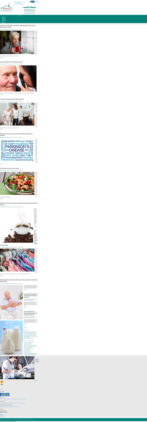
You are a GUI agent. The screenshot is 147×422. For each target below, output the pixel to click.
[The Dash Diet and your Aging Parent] (17, 194)
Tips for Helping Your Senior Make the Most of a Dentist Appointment (30, 313)
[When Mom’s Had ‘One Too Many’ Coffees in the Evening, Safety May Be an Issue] (16, 242)
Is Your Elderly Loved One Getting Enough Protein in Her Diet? (30, 295)
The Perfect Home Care (27, 352)
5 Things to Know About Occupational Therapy (12, 99)
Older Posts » (35, 380)
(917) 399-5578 (33, 7)
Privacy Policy (2, 389)
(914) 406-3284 (26, 7)
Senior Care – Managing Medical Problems (30, 346)
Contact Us (3, 22)
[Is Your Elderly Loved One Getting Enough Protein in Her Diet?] (11, 354)
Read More (1, 57)
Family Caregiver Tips (27, 343)
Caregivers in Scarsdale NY (28, 342)
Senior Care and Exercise (27, 347)
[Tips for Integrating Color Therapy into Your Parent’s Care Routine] (17, 271)
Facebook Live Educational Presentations (29, 354)
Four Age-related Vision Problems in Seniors (11, 61)
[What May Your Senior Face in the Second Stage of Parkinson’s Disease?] (17, 161)
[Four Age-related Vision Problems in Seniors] (18, 91)
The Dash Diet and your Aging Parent (9, 168)
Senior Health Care (26, 349)
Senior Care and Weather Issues (28, 348)
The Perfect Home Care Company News (29, 353)
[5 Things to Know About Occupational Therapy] (17, 125)
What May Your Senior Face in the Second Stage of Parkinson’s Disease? (10, 406)
